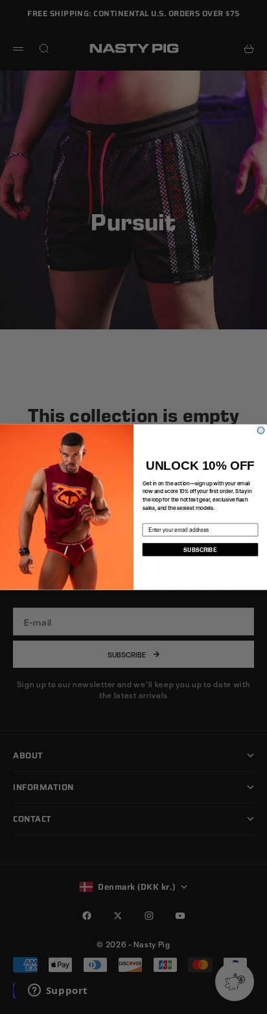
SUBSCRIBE (199, 549)
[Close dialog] (260, 430)
